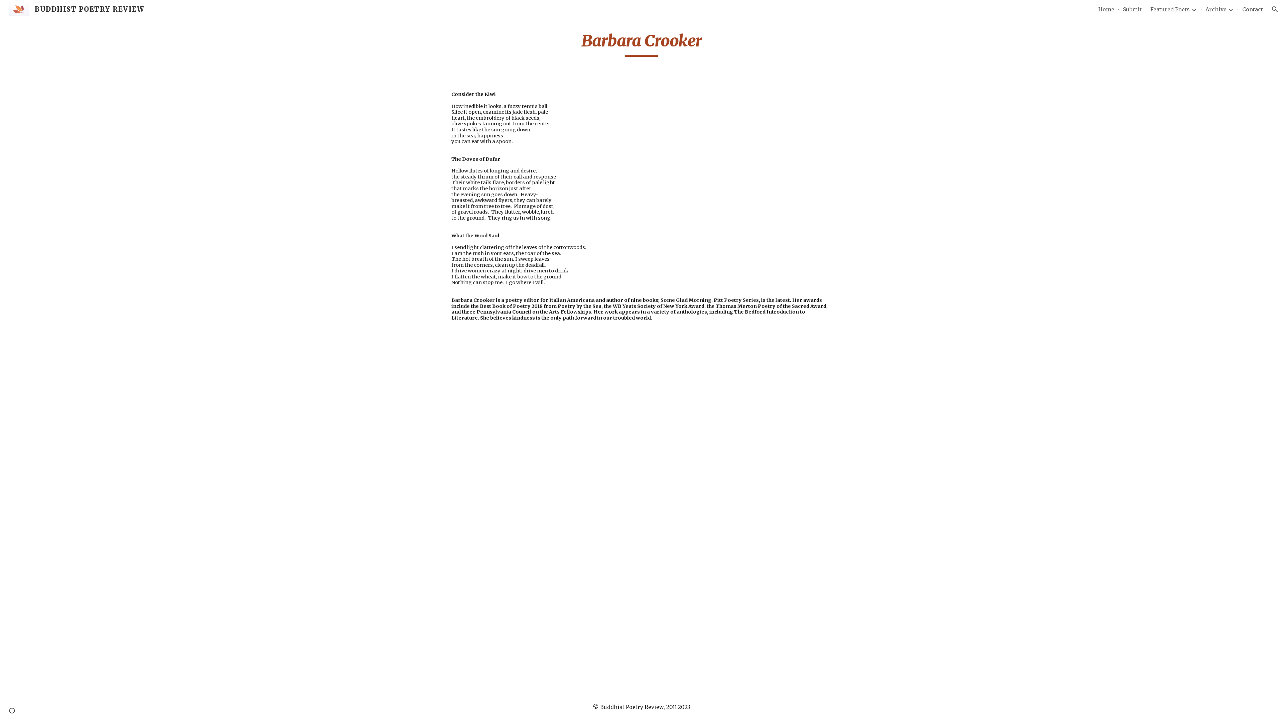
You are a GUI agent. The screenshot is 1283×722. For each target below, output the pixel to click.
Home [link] (1106, 9)
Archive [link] (1216, 9)
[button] (1275, 9)
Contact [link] (1252, 9)
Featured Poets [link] (1170, 9)
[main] (641, 43)
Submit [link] (1132, 9)
